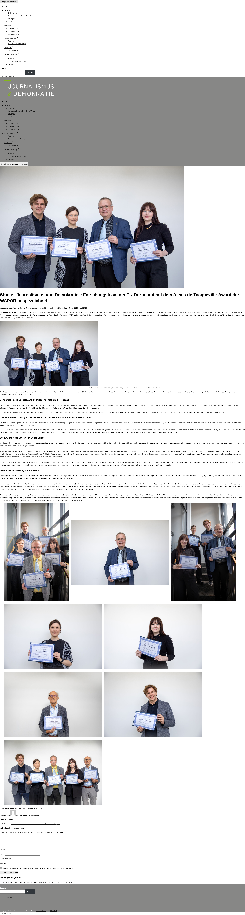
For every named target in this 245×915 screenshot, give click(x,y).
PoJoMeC (11, 59)
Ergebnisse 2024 (13, 31)
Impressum (8, 897)
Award (12, 808)
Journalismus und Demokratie (43, 308)
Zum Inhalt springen (7, 76)
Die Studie (7, 10)
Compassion (12, 64)
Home (6, 6)
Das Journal (8, 48)
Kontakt (10, 21)
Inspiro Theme (41, 911)
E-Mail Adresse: (5, 859)
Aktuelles (21, 308)
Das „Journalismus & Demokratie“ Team (21, 16)
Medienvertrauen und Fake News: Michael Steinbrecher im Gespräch (35, 824)
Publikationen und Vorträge (17, 44)
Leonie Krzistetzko (10, 308)
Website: (3, 863)
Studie (39, 808)
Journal (28, 308)
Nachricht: (3, 849)
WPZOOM (53, 911)
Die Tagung (12, 19)
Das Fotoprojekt (13, 50)
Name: (2, 854)
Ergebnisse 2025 (13, 28)
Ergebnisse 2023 (13, 34)
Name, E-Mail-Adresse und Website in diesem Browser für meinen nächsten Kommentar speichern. (37, 868)
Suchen (3, 69)
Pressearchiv (12, 41)
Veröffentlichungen (10, 38)
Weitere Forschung (10, 54)
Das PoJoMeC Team (18, 61)
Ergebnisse (8, 25)
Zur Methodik (12, 13)
